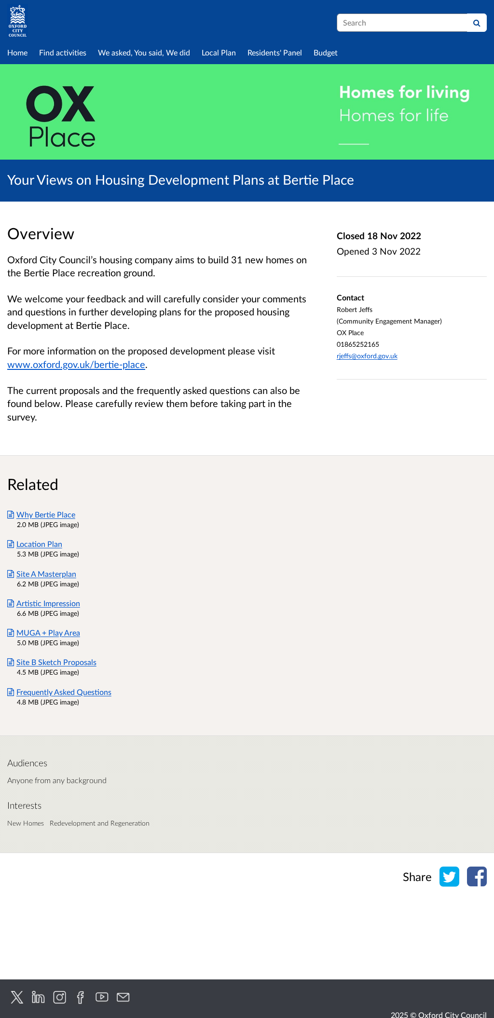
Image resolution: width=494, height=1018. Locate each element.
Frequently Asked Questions (63, 691)
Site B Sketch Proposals (56, 661)
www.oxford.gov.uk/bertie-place (76, 364)
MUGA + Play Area (48, 632)
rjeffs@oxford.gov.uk (367, 356)
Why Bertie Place (45, 514)
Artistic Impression (48, 603)
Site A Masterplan (46, 573)
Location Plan (39, 543)
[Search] (477, 23)
